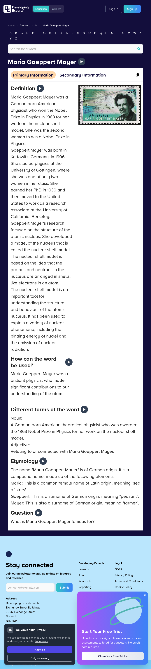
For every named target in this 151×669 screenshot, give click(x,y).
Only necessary (40, 658)
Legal (118, 563)
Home (11, 25)
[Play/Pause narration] (81, 61)
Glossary (25, 25)
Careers (56, 9)
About (82, 575)
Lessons (83, 569)
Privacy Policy (124, 575)
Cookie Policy (124, 587)
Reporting (84, 587)
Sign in (113, 9)
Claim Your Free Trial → (112, 656)
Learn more (41, 641)
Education (41, 9)
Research (84, 581)
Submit (64, 587)
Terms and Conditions (129, 581)
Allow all (40, 649)
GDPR (118, 569)
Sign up (132, 9)
